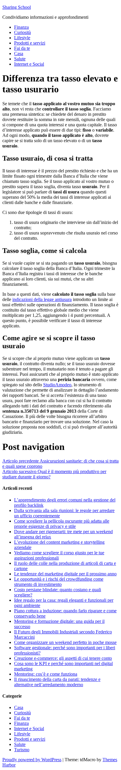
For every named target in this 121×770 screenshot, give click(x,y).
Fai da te (22, 48)
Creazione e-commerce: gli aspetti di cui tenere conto (63, 658)
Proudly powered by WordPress (31, 759)
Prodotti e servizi (29, 42)
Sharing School (16, 7)
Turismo (21, 749)
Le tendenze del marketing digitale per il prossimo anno (65, 573)
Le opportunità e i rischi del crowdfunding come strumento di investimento (58, 582)
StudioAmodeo (57, 384)
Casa (18, 53)
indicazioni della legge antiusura (42, 299)
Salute (20, 58)
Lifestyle (22, 37)
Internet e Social (29, 64)
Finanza (21, 27)
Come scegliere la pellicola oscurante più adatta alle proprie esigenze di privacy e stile (61, 524)
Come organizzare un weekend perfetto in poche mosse (65, 642)
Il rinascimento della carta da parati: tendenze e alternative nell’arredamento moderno (57, 682)
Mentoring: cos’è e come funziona (45, 674)
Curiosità (22, 32)
